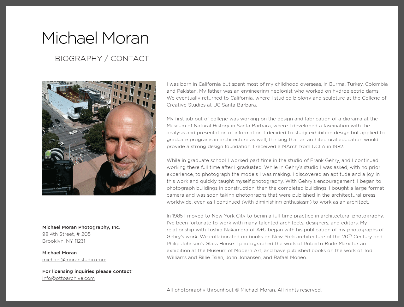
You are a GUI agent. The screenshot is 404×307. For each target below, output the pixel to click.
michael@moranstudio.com (74, 260)
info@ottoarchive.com (68, 278)
